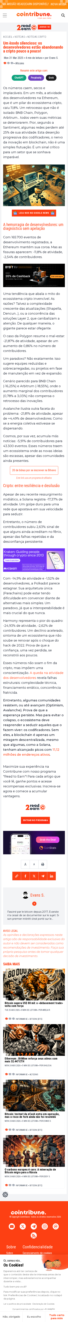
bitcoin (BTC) (36, 1019)
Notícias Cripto (36, 36)
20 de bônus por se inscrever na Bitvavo (34, 470)
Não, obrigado (11, 1316)
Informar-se (22, 1019)
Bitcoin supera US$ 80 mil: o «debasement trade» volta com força (34, 1004)
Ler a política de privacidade (17, 1303)
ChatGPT (19, 77)
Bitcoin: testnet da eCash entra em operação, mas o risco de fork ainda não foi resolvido (32, 1115)
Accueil (7, 36)
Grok (51, 77)
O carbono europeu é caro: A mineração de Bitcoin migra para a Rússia (30, 1171)
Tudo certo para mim (56, 1317)
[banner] (34, 275)
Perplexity (36, 77)
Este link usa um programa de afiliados (34, 477)
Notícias (20, 36)
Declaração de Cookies (43, 1303)
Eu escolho (34, 1316)
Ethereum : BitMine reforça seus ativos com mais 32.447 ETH (31, 1060)
